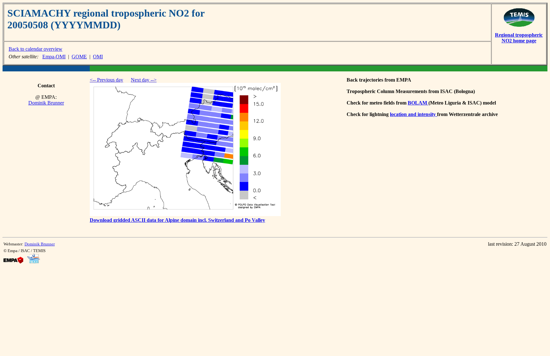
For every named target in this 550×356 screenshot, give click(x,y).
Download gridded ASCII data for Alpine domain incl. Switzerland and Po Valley (177, 220)
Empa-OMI (54, 56)
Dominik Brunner (46, 102)
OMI (98, 56)
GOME (79, 56)
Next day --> (144, 80)
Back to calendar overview (35, 49)
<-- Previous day (106, 80)
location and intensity (413, 114)
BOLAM (418, 102)
